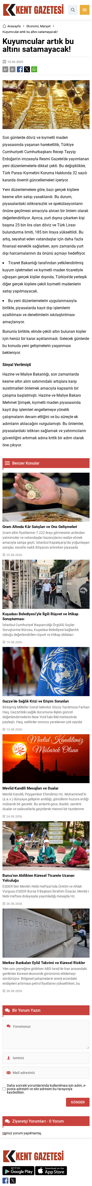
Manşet (45, 26)
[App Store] (51, 1172)
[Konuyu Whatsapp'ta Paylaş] (34, 69)
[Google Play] (18, 1172)
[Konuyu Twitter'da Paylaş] (27, 69)
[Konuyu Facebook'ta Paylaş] (20, 69)
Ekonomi (32, 26)
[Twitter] (13, 1181)
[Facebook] (5, 1181)
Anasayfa (14, 26)
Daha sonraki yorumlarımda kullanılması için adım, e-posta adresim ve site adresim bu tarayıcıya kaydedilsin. (46, 1089)
